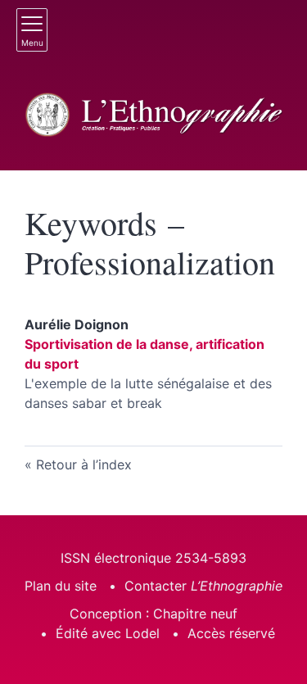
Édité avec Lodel (108, 633)
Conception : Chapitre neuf (153, 613)
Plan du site (61, 586)
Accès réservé (231, 633)
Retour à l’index (84, 464)
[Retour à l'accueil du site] (153, 115)
